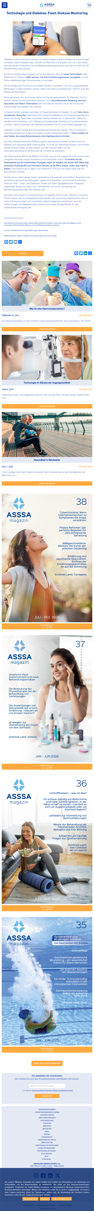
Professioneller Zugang (46, 1151)
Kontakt (47, 1134)
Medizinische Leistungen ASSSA (13, 218)
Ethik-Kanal (46, 1159)
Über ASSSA (47, 1126)
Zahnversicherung (47, 1115)
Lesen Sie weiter (47, 329)
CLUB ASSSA (47, 1123)
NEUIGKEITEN (47, 1129)
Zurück (23, 253)
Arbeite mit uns (47, 1142)
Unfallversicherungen (47, 1118)
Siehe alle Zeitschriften (47, 1063)
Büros (47, 1131)
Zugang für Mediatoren (46, 1148)
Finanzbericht (47, 1137)
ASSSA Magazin (46, 1153)
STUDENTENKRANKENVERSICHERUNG (47, 1112)
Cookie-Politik (73, 1190)
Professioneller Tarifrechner (47, 1145)
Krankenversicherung (47, 1109)
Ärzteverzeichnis (47, 1120)
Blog (46, 1156)
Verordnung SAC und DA (47, 1140)
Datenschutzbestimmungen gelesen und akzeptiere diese (52, 1090)
